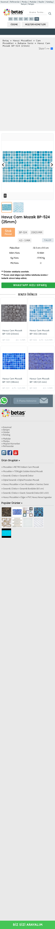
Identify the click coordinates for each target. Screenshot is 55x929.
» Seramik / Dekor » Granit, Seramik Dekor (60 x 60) (25, 493)
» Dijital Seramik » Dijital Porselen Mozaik (20, 480)
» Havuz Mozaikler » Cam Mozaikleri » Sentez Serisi (25, 484)
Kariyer (24, 4)
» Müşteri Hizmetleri (10, 443)
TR (36, 19)
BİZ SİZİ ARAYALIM (28, 924)
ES (21, 19)
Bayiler (41, 2)
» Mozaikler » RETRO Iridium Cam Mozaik (20, 467)
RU (31, 19)
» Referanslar (7, 446)
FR (16, 19)
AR (26, 19)
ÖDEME (14, 24)
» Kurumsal (6, 427)
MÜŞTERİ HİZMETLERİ (35, 24)
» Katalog (5, 435)
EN (10, 19)
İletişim (31, 4)
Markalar (33, 2)
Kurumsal (4, 2)
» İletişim (5, 430)
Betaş (6, 40)
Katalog (49, 2)
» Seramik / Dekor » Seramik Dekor (17, 475)
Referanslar (15, 2)
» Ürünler (5, 432)
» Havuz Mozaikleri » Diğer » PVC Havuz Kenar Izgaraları (26, 497)
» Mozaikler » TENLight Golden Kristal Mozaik (22, 471)
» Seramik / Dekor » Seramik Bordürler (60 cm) (22, 488)
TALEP (48, 240)
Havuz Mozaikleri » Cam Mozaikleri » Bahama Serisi (22, 42)
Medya (25, 2)
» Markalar (6, 438)
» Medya (5, 441)
